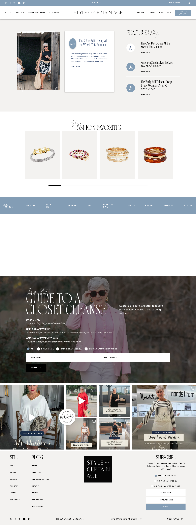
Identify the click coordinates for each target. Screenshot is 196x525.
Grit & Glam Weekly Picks (103, 349)
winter (188, 206)
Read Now (75, 66)
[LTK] (24, 3)
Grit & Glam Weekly (71, 349)
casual (30, 206)
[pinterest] (14, 3)
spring (149, 206)
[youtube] (19, 3)
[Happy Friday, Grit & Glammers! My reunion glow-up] (81, 434)
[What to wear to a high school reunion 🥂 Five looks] (81, 400)
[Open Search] (189, 3)
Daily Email (47, 349)
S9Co (176, 519)
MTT (183, 519)
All (33, 349)
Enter (34, 368)
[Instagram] (6, 3)
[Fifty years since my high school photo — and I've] (164, 417)
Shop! (182, 12)
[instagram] (11, 519)
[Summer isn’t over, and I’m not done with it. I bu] (114, 434)
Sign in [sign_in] (95, 3)
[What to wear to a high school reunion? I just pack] (114, 400)
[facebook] (10, 3)
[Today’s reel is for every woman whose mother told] (32, 417)
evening (73, 206)
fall (90, 206)
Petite (131, 206)
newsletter (175, 3)
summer (168, 206)
